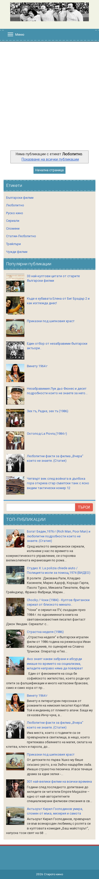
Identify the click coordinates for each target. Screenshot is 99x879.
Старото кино (53, 874)
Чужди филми (16, 252)
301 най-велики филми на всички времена (59, 781)
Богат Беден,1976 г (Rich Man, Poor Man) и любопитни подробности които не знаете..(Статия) (58, 536)
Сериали (12, 221)
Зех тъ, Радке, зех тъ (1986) (47, 411)
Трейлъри (13, 244)
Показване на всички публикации (50, 159)
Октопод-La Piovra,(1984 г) (47, 433)
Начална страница (49, 170)
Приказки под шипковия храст (51, 321)
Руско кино (14, 213)
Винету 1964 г (37, 366)
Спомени (13, 228)
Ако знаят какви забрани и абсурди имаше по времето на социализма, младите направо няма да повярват (55, 663)
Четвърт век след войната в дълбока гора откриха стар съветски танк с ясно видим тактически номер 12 (58, 483)
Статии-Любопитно (21, 236)
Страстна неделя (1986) (45, 632)
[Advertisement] (49, 98)
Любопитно (15, 205)
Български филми (20, 198)
